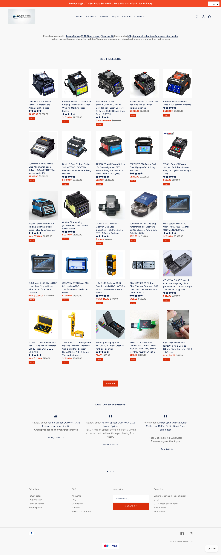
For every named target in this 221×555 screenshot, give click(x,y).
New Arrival (159, 511)
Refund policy (35, 507)
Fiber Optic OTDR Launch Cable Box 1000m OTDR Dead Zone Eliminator (166, 426)
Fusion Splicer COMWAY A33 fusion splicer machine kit (61, 424)
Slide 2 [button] (110, 471)
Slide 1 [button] (107, 471)
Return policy (35, 495)
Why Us (76, 507)
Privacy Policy (35, 499)
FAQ (74, 499)
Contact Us (77, 503)
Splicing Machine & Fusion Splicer (170, 495)
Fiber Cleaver (160, 507)
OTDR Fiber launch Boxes (166, 503)
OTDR (157, 499)
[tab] (107, 471)
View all (110, 383)
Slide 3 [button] (113, 471)
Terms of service (36, 503)
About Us (76, 495)
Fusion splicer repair (81, 511)
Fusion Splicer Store (184, 541)
